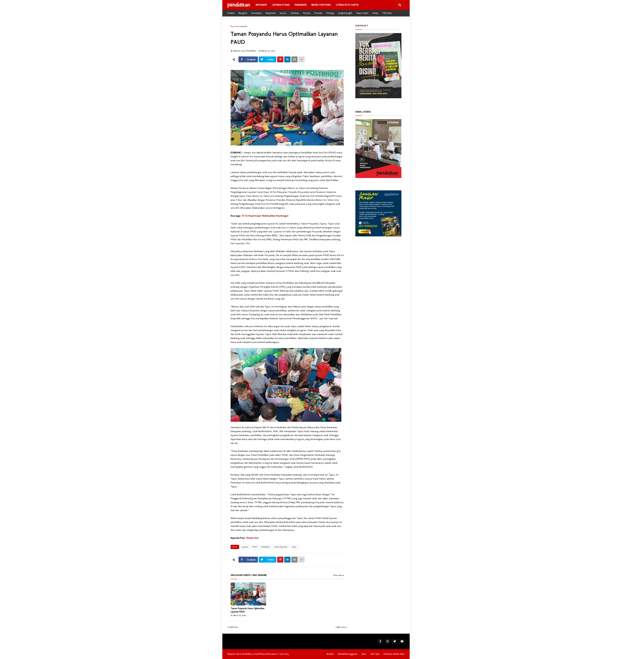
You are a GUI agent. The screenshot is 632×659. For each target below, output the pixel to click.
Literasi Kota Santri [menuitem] (347, 4)
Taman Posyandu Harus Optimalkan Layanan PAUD (247, 610)
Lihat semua (338, 575)
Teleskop (294, 13)
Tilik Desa (387, 13)
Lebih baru (233, 627)
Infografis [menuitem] (261, 4)
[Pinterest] (280, 59)
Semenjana (256, 13)
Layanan (243, 26)
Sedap (375, 13)
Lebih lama (340, 627)
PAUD (254, 547)
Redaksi (330, 654)
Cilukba (230, 13)
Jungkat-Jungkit (345, 13)
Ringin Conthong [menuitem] (321, 4)
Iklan (364, 654)
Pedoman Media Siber (394, 654)
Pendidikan (265, 547)
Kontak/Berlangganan (348, 654)
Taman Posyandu (280, 547)
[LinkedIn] (287, 59)
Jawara (283, 13)
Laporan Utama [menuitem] (281, 4)
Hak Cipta (375, 654)
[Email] (294, 59)
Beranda (234, 26)
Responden (271, 13)
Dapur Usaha (362, 13)
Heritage (330, 13)
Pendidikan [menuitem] (300, 4)
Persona (306, 13)
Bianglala (242, 13)
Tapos (294, 547)
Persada (318, 13)
